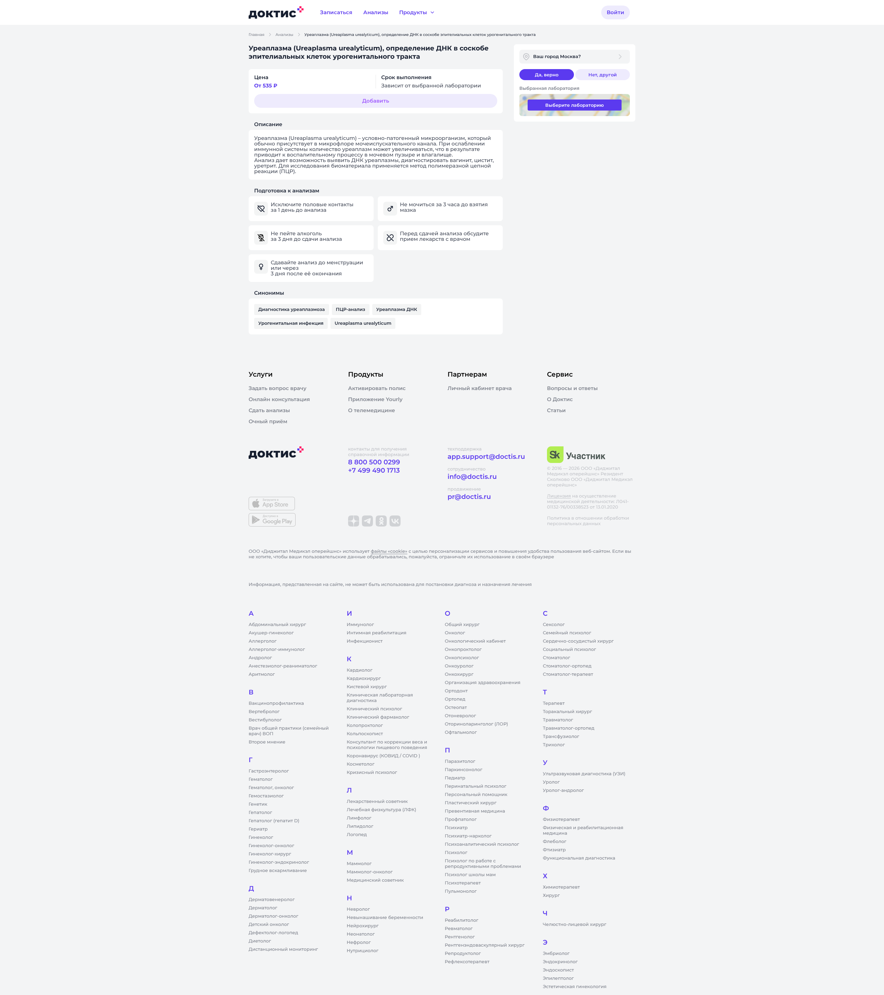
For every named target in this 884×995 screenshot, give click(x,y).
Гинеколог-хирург (270, 854)
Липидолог (360, 826)
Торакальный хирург (567, 711)
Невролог (358, 909)
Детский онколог (269, 924)
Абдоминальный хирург (277, 624)
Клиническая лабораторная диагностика (380, 697)
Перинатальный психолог (475, 786)
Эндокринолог (560, 962)
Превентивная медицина (475, 811)
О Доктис (560, 399)
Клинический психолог (374, 709)
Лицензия (559, 496)
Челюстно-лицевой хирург (574, 924)
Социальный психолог (569, 649)
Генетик (258, 804)
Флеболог (554, 841)
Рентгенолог (460, 937)
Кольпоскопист (365, 734)
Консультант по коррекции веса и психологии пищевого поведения (387, 744)
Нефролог (359, 942)
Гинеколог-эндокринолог (279, 862)
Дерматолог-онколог (273, 916)
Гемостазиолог (266, 796)
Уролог (551, 782)
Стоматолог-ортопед (567, 666)
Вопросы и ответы (572, 388)
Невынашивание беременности (385, 917)
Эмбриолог (556, 953)
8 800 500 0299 (374, 462)
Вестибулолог (265, 720)
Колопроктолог (365, 725)
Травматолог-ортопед (568, 728)
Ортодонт (456, 691)
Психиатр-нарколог (468, 836)
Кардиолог (360, 670)
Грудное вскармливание (278, 870)
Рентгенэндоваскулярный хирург (485, 945)
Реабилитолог (461, 920)
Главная (257, 34)
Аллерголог (263, 641)
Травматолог (558, 720)
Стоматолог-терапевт (568, 674)
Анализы (285, 34)
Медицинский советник (375, 880)
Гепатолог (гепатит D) (274, 821)
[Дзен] (353, 521)
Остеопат (456, 707)
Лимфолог (359, 818)
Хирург (551, 895)
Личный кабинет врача (480, 388)
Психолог (456, 852)
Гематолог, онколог (271, 787)
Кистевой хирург (367, 687)
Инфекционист (365, 641)
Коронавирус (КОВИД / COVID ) (383, 756)
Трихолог (554, 745)
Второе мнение (267, 742)
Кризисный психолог (372, 772)
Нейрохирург (362, 926)
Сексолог (554, 624)
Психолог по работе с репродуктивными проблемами (483, 863)
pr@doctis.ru (469, 497)
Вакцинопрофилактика (276, 703)
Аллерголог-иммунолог (277, 649)
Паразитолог (460, 761)
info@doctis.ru (472, 477)
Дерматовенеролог (272, 899)
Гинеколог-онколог (271, 846)
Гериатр (258, 829)
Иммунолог (360, 624)
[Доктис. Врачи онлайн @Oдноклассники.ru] (381, 521)
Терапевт (554, 703)
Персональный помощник (476, 794)
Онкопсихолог (462, 658)
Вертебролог (264, 711)
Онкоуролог (459, 666)
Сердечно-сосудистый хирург (578, 641)
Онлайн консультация (279, 399)
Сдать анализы (269, 410)
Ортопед (455, 699)
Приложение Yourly (375, 399)
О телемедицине (371, 410)
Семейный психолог (567, 633)
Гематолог (261, 779)
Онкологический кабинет (475, 641)
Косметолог (360, 764)
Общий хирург (462, 624)
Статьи (556, 410)
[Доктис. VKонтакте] (395, 521)
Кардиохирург (364, 678)
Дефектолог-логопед (273, 933)
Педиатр (455, 778)
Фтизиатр (554, 850)
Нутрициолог (362, 951)
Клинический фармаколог (378, 717)
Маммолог (359, 863)
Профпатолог (461, 819)
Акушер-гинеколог (271, 633)
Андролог (260, 658)
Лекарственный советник (377, 801)
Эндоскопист (558, 970)
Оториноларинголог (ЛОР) (476, 724)
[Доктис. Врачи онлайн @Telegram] (367, 521)
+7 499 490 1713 (374, 470)
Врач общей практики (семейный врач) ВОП (289, 731)
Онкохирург (459, 674)
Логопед (357, 834)
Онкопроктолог (463, 649)
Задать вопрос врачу (277, 388)
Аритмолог (262, 674)
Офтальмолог (461, 732)
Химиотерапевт (561, 887)
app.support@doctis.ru (486, 457)
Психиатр (456, 828)
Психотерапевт (463, 883)
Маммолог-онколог (370, 872)
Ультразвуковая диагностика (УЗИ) (584, 774)
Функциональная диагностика (579, 858)
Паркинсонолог (463, 770)
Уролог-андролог (563, 790)
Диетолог (260, 941)
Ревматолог (459, 928)
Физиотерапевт (561, 819)
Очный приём (268, 421)
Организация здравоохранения (482, 682)
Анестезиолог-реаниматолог (283, 666)
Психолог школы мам (470, 875)
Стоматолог (556, 658)
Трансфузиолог (561, 736)
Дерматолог (263, 908)
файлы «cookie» (389, 551)
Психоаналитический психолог (482, 844)
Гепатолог (260, 812)
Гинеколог (261, 837)
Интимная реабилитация (376, 633)
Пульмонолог (461, 891)
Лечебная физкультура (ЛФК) (381, 810)
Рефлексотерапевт (467, 962)
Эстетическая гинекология (574, 986)
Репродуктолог (463, 953)
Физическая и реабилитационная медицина (583, 830)
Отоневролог (460, 716)
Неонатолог (361, 934)
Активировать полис (377, 388)
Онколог (455, 633)
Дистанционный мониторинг (283, 949)
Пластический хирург (471, 803)
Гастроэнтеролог (269, 771)
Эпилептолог (558, 978)
